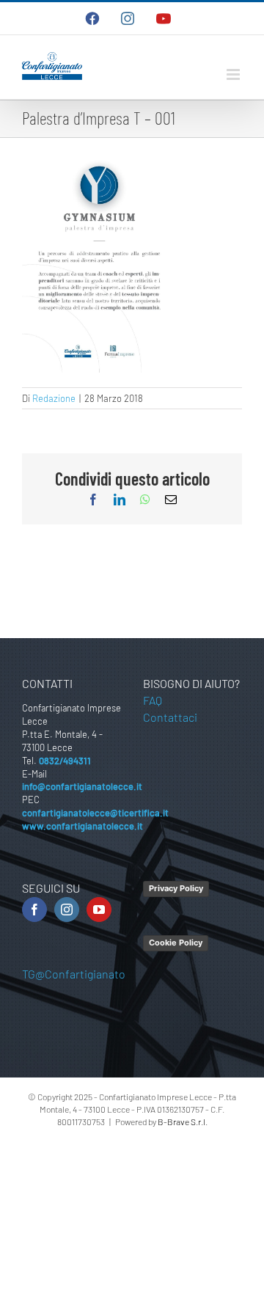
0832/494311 (65, 760)
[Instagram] (66, 909)
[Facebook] (34, 909)
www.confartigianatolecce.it (82, 826)
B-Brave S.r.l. (183, 1121)
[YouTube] (99, 909)
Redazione (54, 398)
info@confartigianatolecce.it (82, 786)
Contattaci (170, 717)
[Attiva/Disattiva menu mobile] (234, 74)
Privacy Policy (176, 888)
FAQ (152, 700)
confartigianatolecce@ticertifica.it (95, 813)
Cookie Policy (175, 942)
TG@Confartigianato (73, 974)
